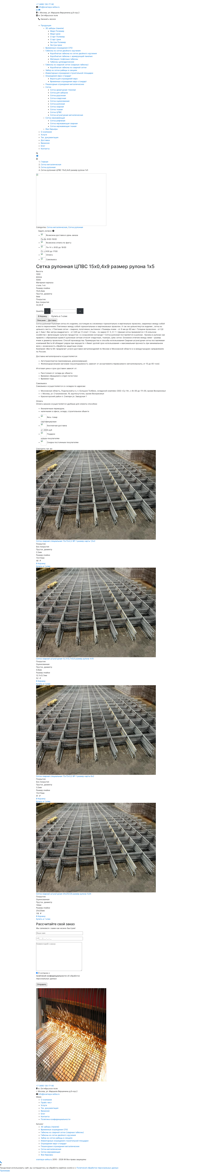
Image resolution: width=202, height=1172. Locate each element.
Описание (41, 320)
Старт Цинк (55, 39)
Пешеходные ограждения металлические (64, 84)
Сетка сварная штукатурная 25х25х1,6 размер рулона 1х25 (63, 894)
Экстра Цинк (56, 45)
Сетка (48, 87)
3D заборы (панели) (54, 28)
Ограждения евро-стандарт (58, 76)
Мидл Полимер (57, 31)
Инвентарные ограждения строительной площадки (69, 73)
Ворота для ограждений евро (64, 78)
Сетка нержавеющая (55, 118)
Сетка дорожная (58, 95)
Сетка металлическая (51, 164)
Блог (43, 146)
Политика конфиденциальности (55, 1119)
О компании (46, 132)
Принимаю (5, 1170)
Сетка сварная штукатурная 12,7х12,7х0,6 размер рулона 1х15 (65, 658)
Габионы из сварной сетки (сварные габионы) (66, 64)
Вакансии (45, 143)
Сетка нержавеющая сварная (64, 123)
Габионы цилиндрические (62, 62)
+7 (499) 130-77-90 (45, 4)
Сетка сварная (57, 106)
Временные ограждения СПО (58, 48)
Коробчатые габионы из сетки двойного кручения (73, 53)
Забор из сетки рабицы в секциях (61, 70)
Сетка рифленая (57, 120)
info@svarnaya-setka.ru (49, 7)
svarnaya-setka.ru (44, 1159)
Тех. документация (49, 137)
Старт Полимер (57, 36)
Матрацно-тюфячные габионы (64, 59)
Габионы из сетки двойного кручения (63, 50)
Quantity (40, 311)
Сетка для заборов (59, 92)
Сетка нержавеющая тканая (63, 126)
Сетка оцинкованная (59, 101)
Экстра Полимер (58, 42)
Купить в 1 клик (43, 566)
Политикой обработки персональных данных (97, 1168)
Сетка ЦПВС (56, 112)
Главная (44, 162)
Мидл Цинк (55, 34)
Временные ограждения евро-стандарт (68, 81)
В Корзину (42, 316)
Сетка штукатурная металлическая (66, 115)
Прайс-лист (46, 1102)
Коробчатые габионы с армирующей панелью (71, 56)
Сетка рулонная (57, 104)
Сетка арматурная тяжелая (63, 90)
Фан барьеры (51, 129)
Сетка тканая (56, 109)
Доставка (45, 140)
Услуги (44, 134)
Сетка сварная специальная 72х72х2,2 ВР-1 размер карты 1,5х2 (65, 541)
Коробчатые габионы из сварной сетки (68, 67)
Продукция (46, 25)
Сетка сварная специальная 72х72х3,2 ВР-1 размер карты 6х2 (65, 776)
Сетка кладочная (58, 98)
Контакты (45, 148)
